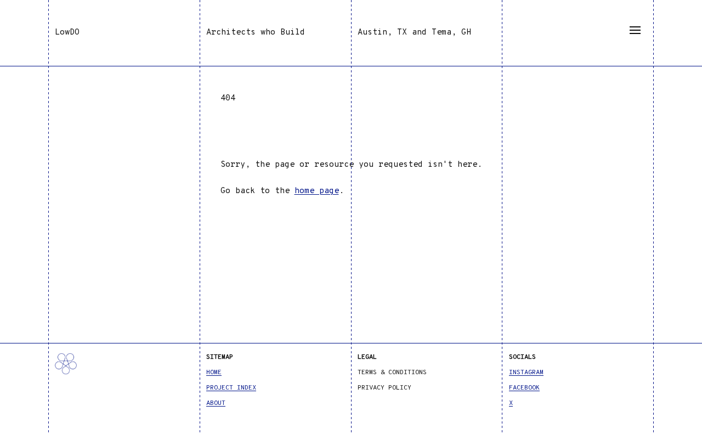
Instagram (526, 372)
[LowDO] (124, 375)
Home (214, 372)
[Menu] (635, 30)
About (215, 403)
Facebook (524, 388)
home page (317, 191)
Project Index (231, 388)
